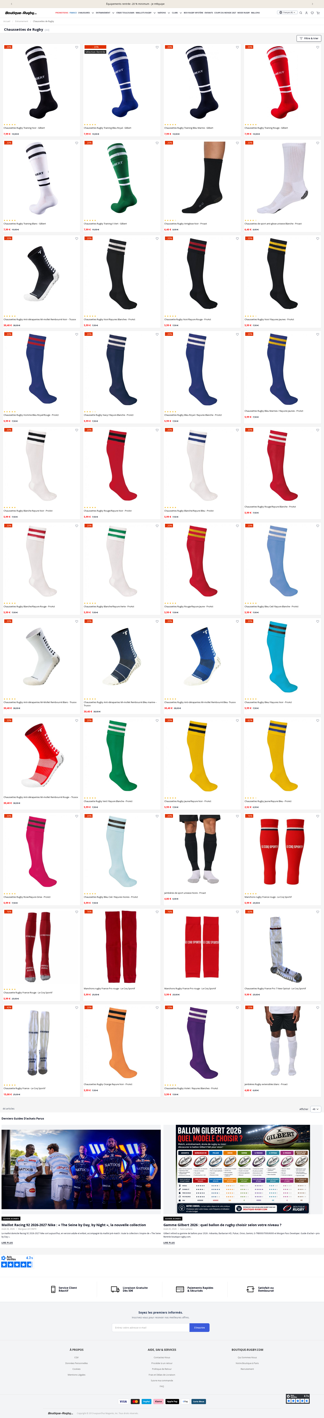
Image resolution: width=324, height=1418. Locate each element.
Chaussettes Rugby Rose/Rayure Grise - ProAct (27, 896)
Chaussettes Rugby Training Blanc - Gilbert (25, 223)
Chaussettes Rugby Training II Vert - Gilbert (105, 223)
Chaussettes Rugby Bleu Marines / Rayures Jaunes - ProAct (274, 410)
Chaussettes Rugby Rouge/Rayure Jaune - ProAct (188, 606)
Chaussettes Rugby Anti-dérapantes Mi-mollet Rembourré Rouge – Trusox (41, 797)
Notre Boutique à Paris (247, 1363)
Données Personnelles (76, 1363)
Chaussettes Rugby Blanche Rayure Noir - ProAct (28, 510)
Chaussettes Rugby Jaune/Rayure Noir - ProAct (187, 801)
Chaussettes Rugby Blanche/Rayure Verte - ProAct (109, 606)
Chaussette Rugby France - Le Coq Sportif (24, 1088)
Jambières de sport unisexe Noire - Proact (185, 892)
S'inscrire (199, 1327)
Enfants (209, 12)
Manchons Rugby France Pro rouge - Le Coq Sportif (190, 988)
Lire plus (7, 1242)
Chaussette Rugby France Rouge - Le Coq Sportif (28, 992)
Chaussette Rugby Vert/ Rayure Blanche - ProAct (108, 801)
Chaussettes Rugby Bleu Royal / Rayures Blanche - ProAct (193, 414)
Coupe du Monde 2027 (225, 12)
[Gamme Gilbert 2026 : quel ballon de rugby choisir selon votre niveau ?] (243, 1169)
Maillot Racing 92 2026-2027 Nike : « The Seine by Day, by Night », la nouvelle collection (74, 1225)
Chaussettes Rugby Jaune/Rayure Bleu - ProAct (268, 801)
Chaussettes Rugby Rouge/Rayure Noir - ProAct (108, 510)
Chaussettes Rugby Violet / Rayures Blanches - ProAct (191, 1088)
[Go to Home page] (21, 12)
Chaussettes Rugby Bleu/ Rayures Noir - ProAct (268, 702)
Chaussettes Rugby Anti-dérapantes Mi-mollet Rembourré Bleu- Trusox (200, 702)
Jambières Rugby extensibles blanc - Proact (266, 1084)
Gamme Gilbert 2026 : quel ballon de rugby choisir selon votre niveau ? (222, 1225)
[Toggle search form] (300, 12)
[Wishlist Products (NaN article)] (312, 12)
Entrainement (103, 12)
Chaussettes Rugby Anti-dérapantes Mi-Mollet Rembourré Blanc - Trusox (40, 702)
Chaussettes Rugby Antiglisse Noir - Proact (185, 223)
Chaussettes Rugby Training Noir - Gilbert (24, 127)
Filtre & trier (311, 38)
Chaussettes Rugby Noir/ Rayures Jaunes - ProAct (269, 319)
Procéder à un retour (161, 1363)
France (73, 12)
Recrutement (247, 1368)
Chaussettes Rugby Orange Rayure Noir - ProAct (108, 1084)
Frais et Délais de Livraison (162, 1374)
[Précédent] (11, 4)
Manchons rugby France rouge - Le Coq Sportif (268, 896)
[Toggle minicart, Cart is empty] (318, 12)
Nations (162, 12)
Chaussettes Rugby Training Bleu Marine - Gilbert (188, 127)
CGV (76, 1357)
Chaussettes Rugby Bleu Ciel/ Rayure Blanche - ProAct (271, 606)
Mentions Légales (76, 1374)
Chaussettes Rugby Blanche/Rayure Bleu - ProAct (189, 510)
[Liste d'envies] (77, 47)
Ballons (255, 12)
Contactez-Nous (162, 1357)
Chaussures (84, 12)
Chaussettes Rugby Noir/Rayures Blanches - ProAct (109, 319)
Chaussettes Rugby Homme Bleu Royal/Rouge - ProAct (31, 414)
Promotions (61, 12)
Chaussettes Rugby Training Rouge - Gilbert (266, 127)
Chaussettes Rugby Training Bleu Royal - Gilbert (107, 127)
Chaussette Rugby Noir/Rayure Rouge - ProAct (187, 319)
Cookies (76, 1368)
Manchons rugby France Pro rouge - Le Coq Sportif (109, 988)
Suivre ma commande (162, 1380)
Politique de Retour (162, 1368)
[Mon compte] (306, 12)
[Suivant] (312, 4)
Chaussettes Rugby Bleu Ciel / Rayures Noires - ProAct (111, 896)
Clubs (175, 12)
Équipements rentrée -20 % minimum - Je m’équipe (162, 3)
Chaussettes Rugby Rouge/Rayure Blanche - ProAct (270, 506)
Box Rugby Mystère (193, 12)
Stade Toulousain (125, 12)
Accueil (6, 21)
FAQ (162, 1386)
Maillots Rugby (144, 12)
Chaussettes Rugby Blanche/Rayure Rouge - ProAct (29, 606)
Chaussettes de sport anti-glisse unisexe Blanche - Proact (273, 223)
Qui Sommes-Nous (247, 1357)
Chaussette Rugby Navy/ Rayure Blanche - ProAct (109, 414)
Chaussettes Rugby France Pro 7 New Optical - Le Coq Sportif (275, 988)
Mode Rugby (243, 12)
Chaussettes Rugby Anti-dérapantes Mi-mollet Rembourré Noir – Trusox (40, 319)
